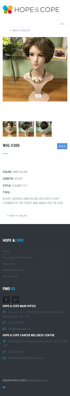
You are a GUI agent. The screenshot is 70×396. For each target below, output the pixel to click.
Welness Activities (13, 270)
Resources (9, 264)
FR (62, 24)
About (6, 251)
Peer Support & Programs (18, 257)
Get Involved (10, 276)
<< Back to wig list (19, 30)
